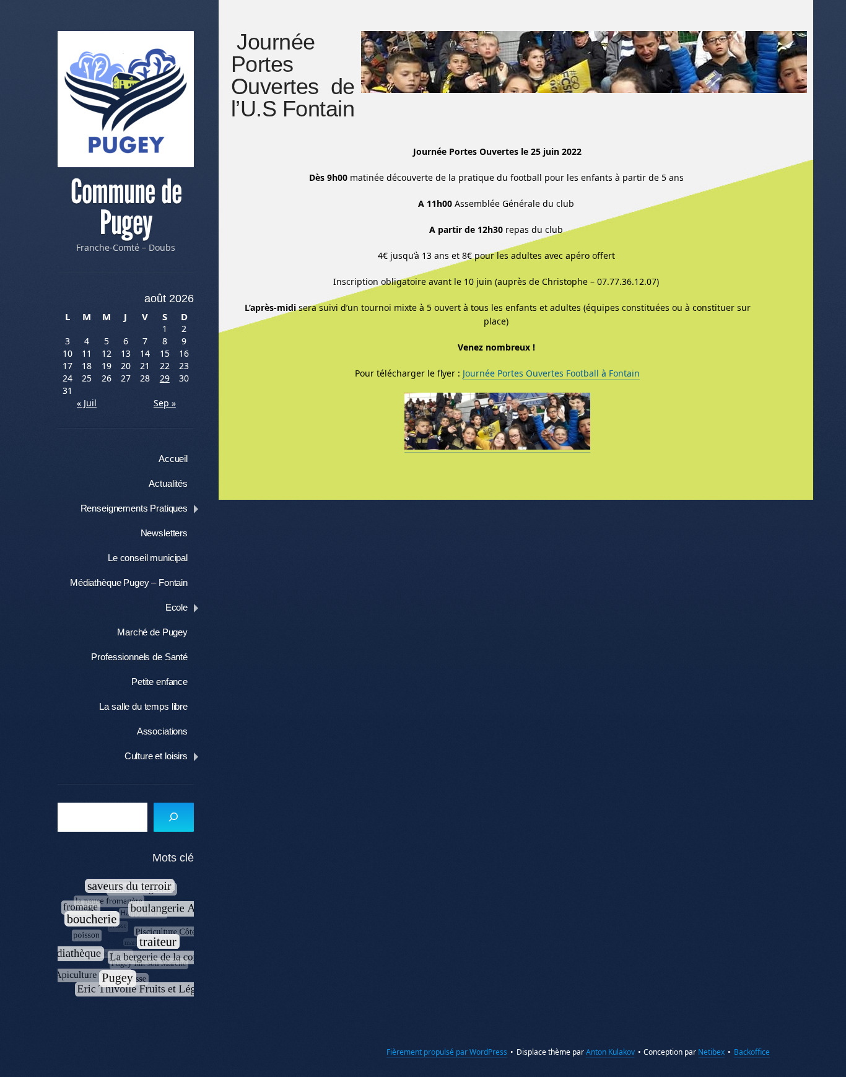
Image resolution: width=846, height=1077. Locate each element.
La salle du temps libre (143, 706)
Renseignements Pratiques (134, 508)
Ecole (176, 607)
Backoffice (752, 1052)
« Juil (87, 403)
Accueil (173, 458)
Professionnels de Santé (139, 657)
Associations (162, 731)
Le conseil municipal (148, 557)
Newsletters (164, 533)
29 (165, 378)
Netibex (711, 1052)
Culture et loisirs (156, 756)
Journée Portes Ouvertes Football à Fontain (551, 373)
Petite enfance (159, 681)
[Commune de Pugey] (126, 99)
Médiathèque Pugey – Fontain (129, 582)
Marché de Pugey (152, 632)
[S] (174, 817)
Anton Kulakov (610, 1052)
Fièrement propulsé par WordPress (446, 1052)
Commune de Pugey (126, 207)
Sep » (165, 403)
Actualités (168, 483)
